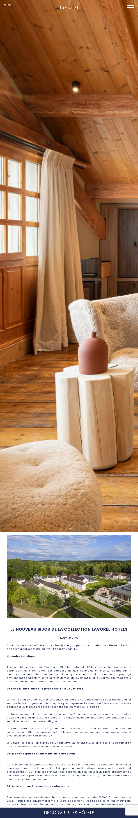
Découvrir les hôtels (69, 813)
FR (5, 5)
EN (9, 5)
